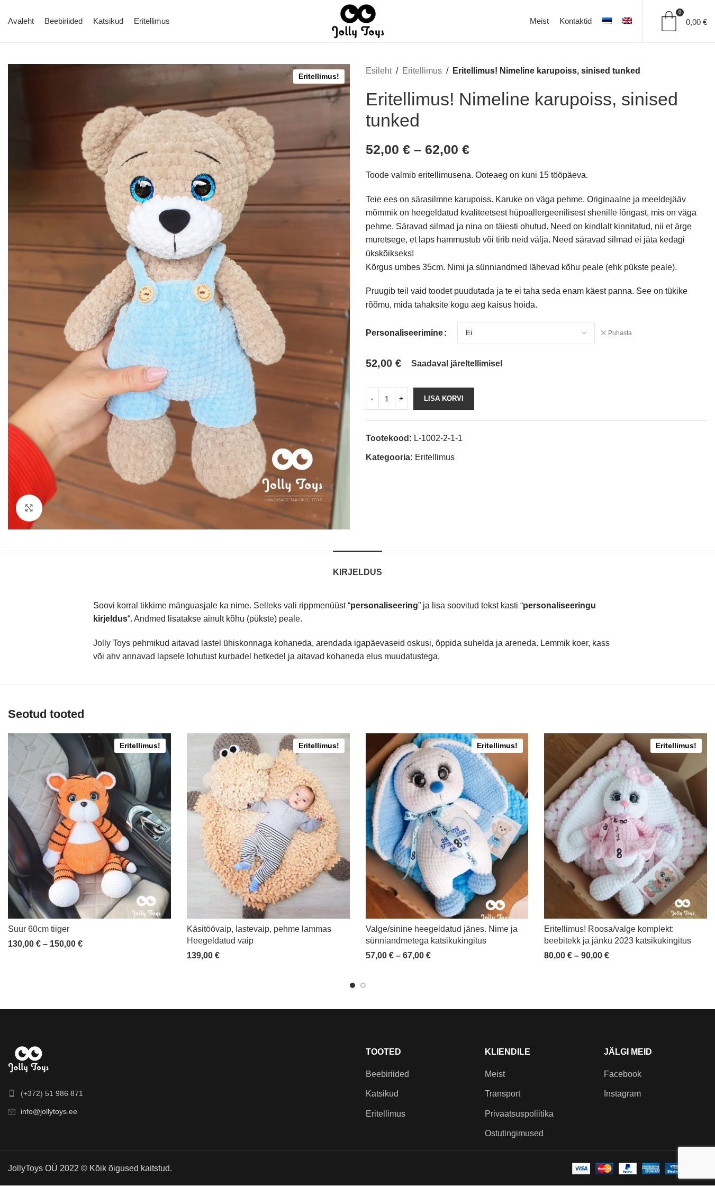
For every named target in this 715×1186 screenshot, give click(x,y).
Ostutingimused (514, 1133)
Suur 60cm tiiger (38, 928)
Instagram (622, 1093)
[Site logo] (357, 20)
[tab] (357, 567)
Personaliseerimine (404, 332)
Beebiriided (387, 1074)
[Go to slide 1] (352, 985)
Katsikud (382, 1093)
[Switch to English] (627, 21)
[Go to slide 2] (363, 985)
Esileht (379, 70)
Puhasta (620, 333)
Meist (495, 1074)
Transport (502, 1093)
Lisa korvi (444, 398)
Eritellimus (422, 70)
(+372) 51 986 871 (52, 1093)
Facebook (622, 1074)
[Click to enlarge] (29, 508)
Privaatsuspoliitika (519, 1113)
